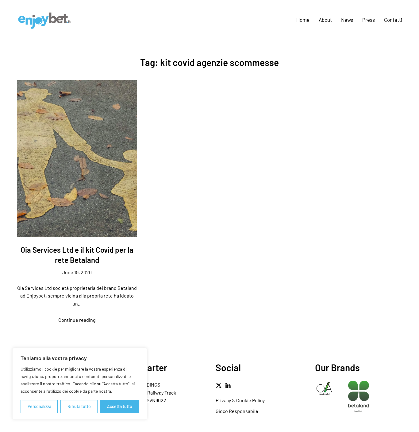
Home (302, 20)
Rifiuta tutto (79, 406)
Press (368, 20)
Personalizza (39, 406)
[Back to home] (44, 20)
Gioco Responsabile (237, 411)
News (347, 20)
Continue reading (77, 320)
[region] (79, 384)
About (325, 20)
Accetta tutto (119, 406)
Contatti (393, 20)
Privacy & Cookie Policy (240, 400)
